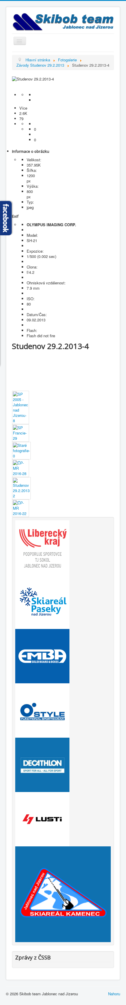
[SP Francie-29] (20, 432)
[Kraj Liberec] (42, 547)
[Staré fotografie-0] (21, 450)
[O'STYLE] (42, 710)
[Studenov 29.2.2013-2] (21, 488)
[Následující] (63, 89)
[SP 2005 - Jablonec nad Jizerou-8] (20, 407)
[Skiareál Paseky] (42, 601)
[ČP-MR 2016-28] (20, 468)
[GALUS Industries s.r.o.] (42, 818)
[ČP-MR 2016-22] (20, 508)
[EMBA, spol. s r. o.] (42, 655)
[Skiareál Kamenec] (63, 894)
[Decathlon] (42, 764)
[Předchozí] (63, 84)
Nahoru (114, 993)
